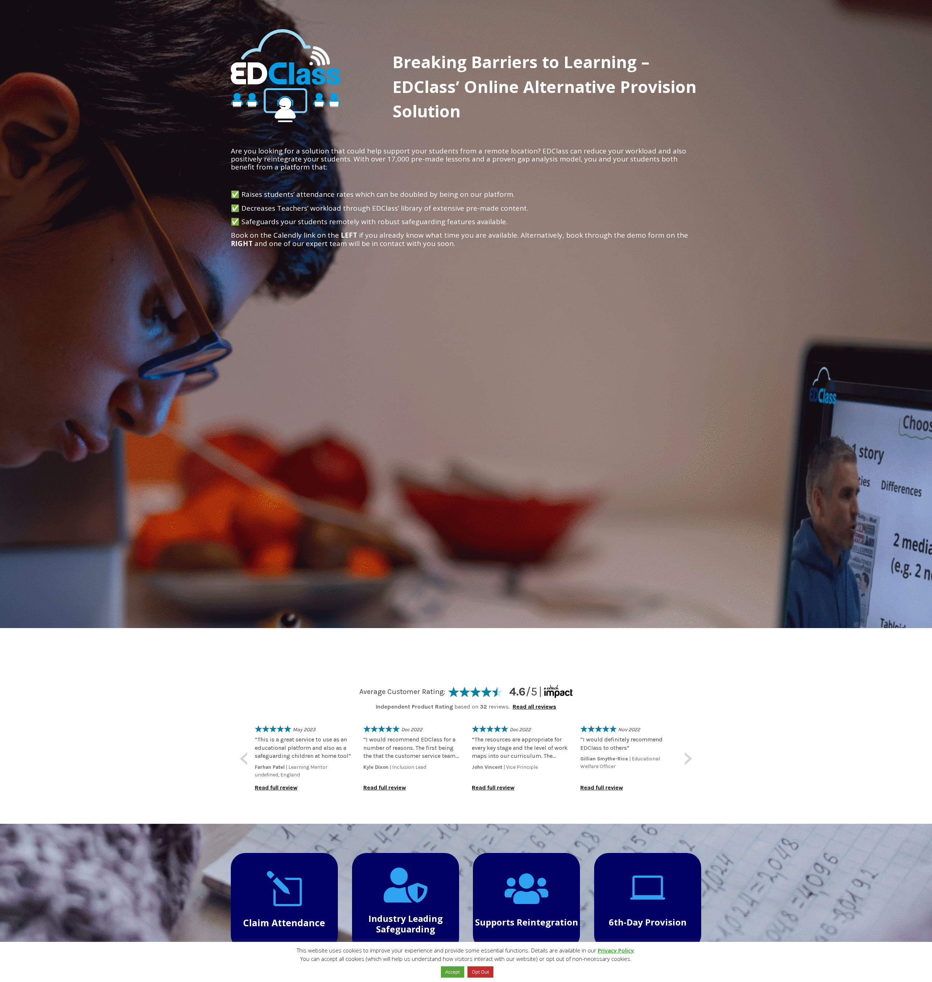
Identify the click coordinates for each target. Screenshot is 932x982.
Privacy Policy (616, 950)
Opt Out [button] (480, 972)
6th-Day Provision (648, 922)
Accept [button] (452, 972)
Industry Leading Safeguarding (405, 923)
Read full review (276, 787)
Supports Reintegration (526, 922)
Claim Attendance (284, 922)
